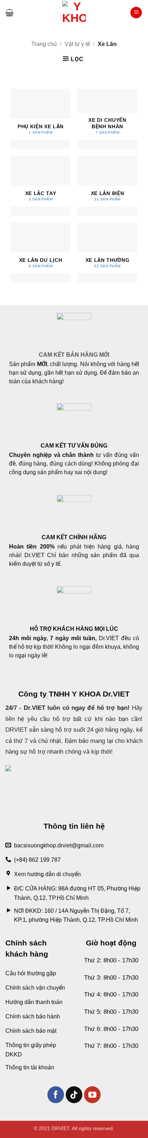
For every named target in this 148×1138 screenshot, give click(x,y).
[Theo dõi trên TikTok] (74, 1094)
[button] (9, 12)
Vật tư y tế (77, 44)
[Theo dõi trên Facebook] (55, 1094)
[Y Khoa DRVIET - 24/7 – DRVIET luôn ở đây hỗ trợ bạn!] (74, 12)
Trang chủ (44, 44)
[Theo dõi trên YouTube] (92, 1094)
